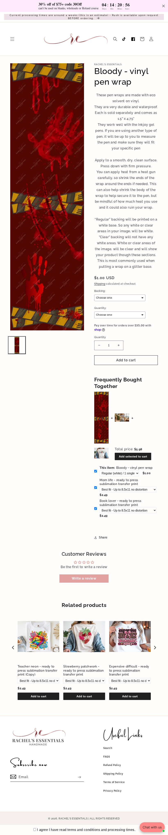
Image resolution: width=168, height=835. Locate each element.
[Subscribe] (79, 777)
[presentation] (13, 647)
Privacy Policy (112, 790)
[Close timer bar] (163, 5)
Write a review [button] (84, 578)
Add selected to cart (133, 456)
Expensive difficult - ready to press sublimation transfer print (129, 670)
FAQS (106, 756)
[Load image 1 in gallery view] (17, 345)
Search (107, 748)
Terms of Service (114, 782)
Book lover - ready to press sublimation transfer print (120, 503)
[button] (12, 39)
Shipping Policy (113, 773)
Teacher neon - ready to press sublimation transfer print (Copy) (37, 670)
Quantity (100, 337)
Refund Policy (112, 765)
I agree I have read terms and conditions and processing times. (86, 830)
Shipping (99, 283)
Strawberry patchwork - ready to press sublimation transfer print (83, 670)
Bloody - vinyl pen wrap (126, 468)
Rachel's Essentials (73, 818)
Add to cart (38, 696)
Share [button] (103, 537)
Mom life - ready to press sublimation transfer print (119, 482)
